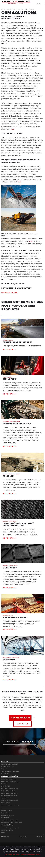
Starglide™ (9, 659)
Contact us (22, 723)
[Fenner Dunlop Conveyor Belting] (16, 2)
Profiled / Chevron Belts (10, 521)
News (3, 832)
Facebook (6, 836)
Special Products (8, 340)
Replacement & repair (7, 815)
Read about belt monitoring (19, 742)
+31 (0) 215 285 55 (17, 283)
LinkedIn (23, 836)
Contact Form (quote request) (10, 828)
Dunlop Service (5, 813)
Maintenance (5, 817)
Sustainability (5, 773)
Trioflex (8, 476)
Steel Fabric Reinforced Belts (9, 800)
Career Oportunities (7, 830)
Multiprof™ (10, 568)
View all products (20, 718)
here (30, 241)
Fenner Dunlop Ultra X (17, 342)
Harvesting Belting (15, 617)
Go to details (9, 349)
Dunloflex (10, 379)
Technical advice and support (10, 771)
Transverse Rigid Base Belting (10, 805)
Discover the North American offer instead (22, 854)
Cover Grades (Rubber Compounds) (11, 822)
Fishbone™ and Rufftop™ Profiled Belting (18, 524)
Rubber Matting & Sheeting (9, 793)
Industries (4, 769)
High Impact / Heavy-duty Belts (11, 421)
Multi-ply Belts (7, 377)
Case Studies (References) (9, 820)
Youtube (41, 836)
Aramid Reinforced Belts (8, 779)
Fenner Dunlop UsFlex (17, 423)
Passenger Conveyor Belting (11, 657)
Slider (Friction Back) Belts (9, 795)
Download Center (6, 810)
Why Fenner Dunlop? (7, 766)
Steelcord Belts (5, 802)
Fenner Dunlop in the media (9, 764)
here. (12, 129)
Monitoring (4, 784)
